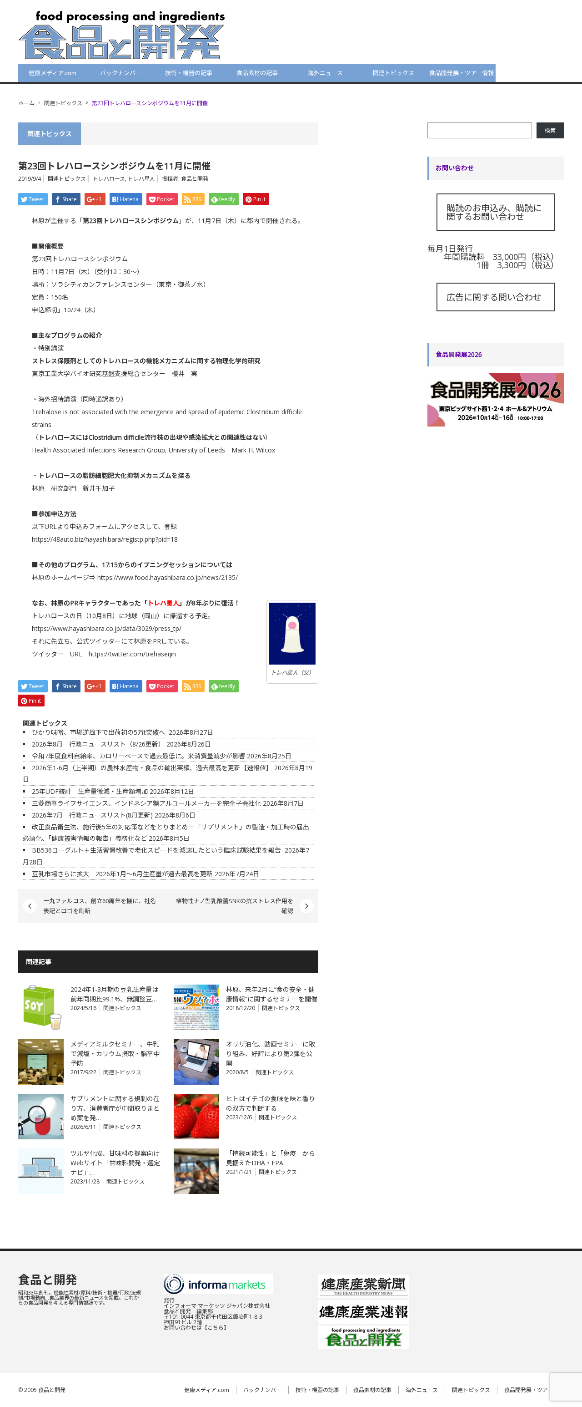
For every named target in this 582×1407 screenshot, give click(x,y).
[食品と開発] (121, 34)
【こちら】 (215, 1327)
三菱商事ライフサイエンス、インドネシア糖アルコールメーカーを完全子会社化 (146, 803)
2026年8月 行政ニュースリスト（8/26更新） (98, 744)
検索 (550, 130)
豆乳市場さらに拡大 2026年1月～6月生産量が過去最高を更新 (122, 873)
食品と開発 (194, 179)
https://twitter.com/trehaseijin (132, 654)
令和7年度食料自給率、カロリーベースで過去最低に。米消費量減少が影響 (138, 756)
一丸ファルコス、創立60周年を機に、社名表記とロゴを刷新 (99, 906)
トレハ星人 (141, 179)
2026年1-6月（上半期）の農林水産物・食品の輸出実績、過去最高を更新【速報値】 (152, 767)
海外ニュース (325, 73)
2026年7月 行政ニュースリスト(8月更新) (92, 815)
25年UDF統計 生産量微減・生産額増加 (90, 791)
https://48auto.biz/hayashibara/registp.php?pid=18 (105, 539)
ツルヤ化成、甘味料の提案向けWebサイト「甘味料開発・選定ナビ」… (115, 1163)
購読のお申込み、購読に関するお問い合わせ (494, 212)
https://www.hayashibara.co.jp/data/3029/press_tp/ (106, 628)
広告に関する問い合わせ (494, 297)
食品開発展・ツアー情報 (461, 73)
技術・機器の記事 (188, 73)
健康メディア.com (52, 73)
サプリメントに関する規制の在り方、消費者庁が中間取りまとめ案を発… (115, 1108)
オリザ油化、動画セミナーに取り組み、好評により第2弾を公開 (270, 1053)
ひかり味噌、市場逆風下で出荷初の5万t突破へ (99, 732)
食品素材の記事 (257, 73)
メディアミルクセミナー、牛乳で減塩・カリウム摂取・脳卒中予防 (115, 1053)
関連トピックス (393, 73)
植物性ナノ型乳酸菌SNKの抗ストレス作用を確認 (234, 906)
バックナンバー (120, 73)
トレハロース (109, 179)
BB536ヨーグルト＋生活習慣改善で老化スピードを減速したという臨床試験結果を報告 (157, 850)
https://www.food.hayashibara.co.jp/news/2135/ (167, 577)
